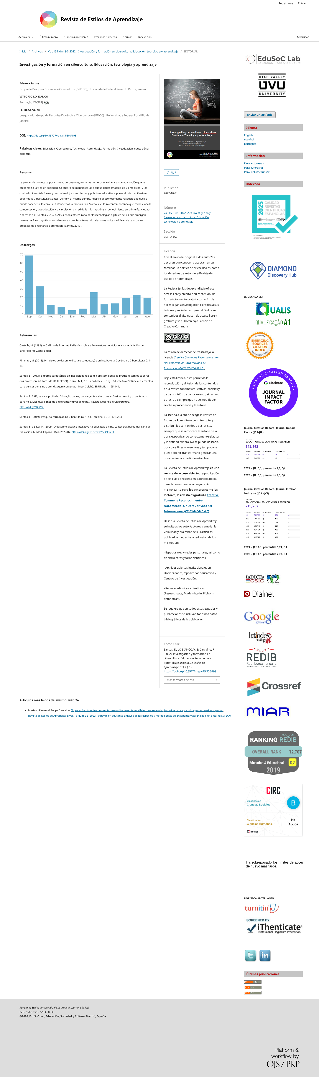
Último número (48, 37)
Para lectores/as (254, 163)
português (250, 144)
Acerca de (24, 37)
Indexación (144, 37)
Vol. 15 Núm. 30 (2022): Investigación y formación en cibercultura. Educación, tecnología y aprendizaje (113, 51)
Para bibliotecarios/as (257, 172)
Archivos (37, 51)
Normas (127, 37)
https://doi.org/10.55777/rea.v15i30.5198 (51, 135)
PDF (173, 172)
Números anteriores (76, 37)
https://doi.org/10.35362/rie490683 (93, 432)
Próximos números (105, 37)
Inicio (23, 51)
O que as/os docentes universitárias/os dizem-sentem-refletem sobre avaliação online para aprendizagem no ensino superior (147, 710)
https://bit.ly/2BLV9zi (32, 407)
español (249, 139)
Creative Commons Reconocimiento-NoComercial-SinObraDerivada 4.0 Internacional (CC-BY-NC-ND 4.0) (191, 362)
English (248, 135)
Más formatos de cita (180, 680)
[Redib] (261, 667)
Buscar (304, 37)
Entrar (302, 3)
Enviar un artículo (260, 115)
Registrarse (285, 3)
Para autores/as (253, 167)
